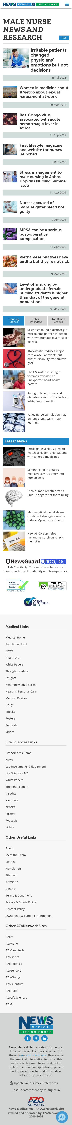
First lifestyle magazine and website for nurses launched (41, 149)
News (9, 651)
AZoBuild (12, 991)
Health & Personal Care (21, 691)
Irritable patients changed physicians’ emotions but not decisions (49, 60)
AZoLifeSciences (16, 997)
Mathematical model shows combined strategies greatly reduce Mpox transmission (46, 516)
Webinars (12, 800)
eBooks (10, 712)
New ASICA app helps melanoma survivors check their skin (45, 537)
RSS (64, 37)
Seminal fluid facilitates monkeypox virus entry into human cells (45, 474)
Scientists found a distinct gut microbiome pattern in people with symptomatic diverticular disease (47, 336)
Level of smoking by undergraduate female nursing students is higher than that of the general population (44, 293)
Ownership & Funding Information (29, 916)
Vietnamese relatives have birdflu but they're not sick (44, 259)
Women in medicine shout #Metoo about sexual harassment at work (44, 92)
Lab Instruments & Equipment (26, 766)
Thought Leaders (17, 671)
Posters (10, 718)
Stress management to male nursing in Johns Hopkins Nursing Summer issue (43, 179)
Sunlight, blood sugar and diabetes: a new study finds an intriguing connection (47, 397)
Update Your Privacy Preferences (35, 1083)
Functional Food (16, 644)
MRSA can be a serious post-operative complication (41, 234)
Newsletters (14, 868)
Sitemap (11, 875)
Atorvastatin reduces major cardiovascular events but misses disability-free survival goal (47, 357)
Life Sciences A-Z (17, 773)
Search (10, 862)
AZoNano (12, 943)
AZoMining (13, 977)
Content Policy (15, 909)
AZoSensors (13, 970)
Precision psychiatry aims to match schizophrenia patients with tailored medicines (47, 452)
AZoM (9, 937)
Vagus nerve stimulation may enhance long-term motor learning (46, 418)
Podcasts (11, 725)
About (10, 848)
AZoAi (9, 1004)
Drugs (10, 705)
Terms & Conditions (19, 895)
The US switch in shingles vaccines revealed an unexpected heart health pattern (44, 378)
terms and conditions (31, 1055)
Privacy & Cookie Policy (21, 902)
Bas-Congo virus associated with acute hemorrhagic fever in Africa (40, 121)
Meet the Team (16, 855)
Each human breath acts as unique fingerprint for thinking (48, 493)
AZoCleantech (15, 950)
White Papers (14, 664)
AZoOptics (12, 957)
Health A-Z (13, 658)
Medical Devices (16, 698)
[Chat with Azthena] (62, 1117)
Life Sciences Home (18, 753)
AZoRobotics (14, 964)
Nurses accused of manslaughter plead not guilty (42, 207)
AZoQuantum (14, 984)
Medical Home (15, 637)
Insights (11, 678)
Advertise (12, 882)
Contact (11, 889)
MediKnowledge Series (21, 685)
